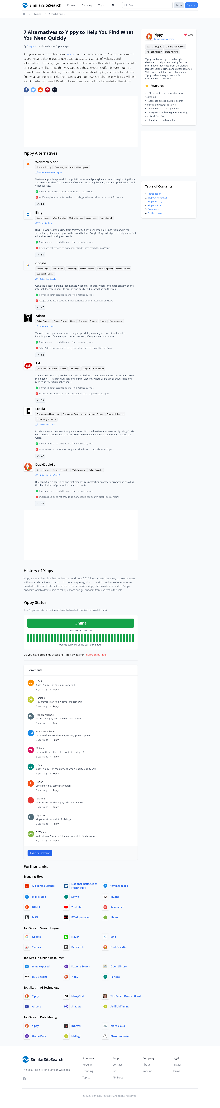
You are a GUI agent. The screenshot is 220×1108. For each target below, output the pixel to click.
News (72, 321)
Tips (115, 1071)
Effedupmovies (80, 917)
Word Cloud (117, 1026)
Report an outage (95, 654)
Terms (176, 1071)
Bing (38, 212)
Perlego (115, 977)
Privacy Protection (61, 470)
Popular (71, 5)
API (113, 5)
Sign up (191, 5)
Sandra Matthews (45, 731)
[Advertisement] (80, 121)
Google (40, 263)
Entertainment (116, 321)
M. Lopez (41, 748)
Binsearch (77, 947)
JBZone (114, 897)
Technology (72, 268)
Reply (56, 689)
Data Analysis (61, 167)
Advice (63, 368)
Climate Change (96, 414)
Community (98, 368)
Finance (93, 321)
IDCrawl (76, 1026)
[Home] (24, 14)
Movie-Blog (39, 897)
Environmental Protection (48, 414)
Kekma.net (117, 907)
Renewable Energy (115, 414)
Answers (53, 368)
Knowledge (74, 368)
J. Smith (40, 681)
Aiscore (36, 1006)
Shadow (76, 1006)
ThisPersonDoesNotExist (125, 996)
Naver (75, 937)
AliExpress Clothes (43, 886)
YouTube (76, 907)
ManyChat (77, 996)
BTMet (36, 907)
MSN (35, 917)
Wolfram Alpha (47, 162)
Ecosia (40, 409)
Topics (101, 5)
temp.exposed (119, 886)
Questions (41, 368)
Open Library (118, 966)
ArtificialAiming (119, 1006)
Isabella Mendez (45, 714)
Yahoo (40, 316)
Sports (103, 321)
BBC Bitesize (39, 977)
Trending (87, 5)
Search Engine (57, 13)
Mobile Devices (123, 268)
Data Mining (171, 51)
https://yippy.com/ (164, 39)
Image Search (106, 218)
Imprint (147, 1071)
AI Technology (154, 51)
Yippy (70, 54)
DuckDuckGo (45, 464)
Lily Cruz (40, 815)
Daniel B (40, 697)
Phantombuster (120, 1036)
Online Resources (175, 46)
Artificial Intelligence (79, 167)
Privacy (177, 1064)
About (146, 1064)
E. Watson (41, 832)
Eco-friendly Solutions (46, 419)
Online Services (76, 218)
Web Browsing (59, 218)
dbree (114, 917)
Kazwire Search (80, 966)
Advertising (91, 218)
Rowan (39, 781)
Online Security (95, 470)
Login (179, 5)
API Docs (118, 1077)
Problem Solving (44, 167)
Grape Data (39, 1036)
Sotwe (75, 897)
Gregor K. (32, 46)
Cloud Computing (105, 268)
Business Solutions (45, 273)
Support (86, 368)
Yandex (36, 947)
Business (83, 321)
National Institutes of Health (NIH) (84, 885)
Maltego (76, 1036)
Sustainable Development (74, 414)
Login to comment (40, 852)
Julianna (40, 798)
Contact (117, 1064)
